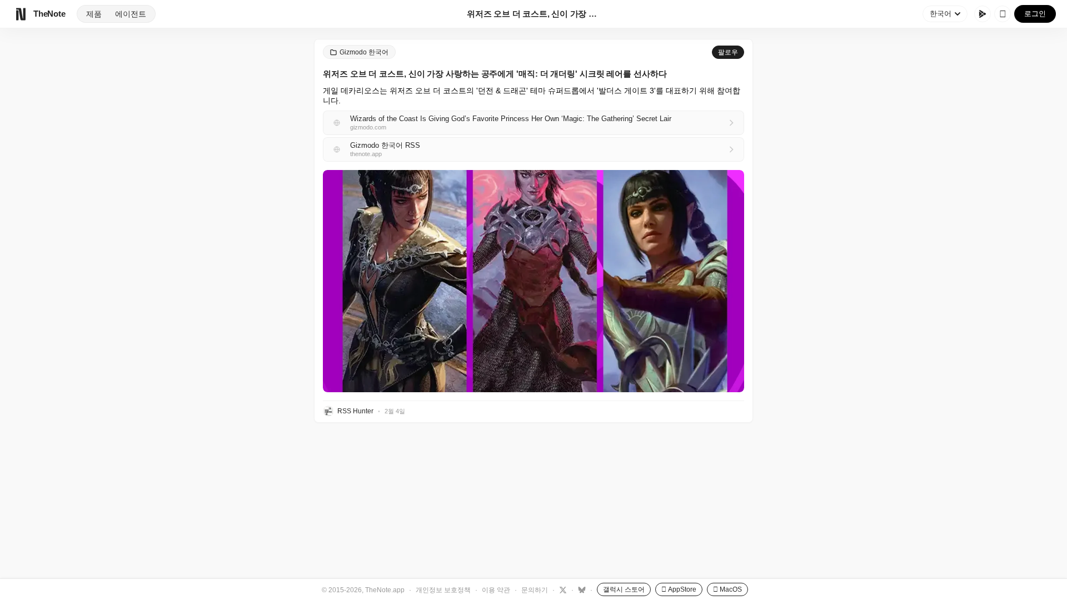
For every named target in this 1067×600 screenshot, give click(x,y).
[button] (533, 281)
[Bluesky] (580, 589)
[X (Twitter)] (561, 589)
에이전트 (130, 13)
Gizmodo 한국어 (364, 52)
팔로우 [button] (728, 52)
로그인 (1035, 13)
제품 (94, 13)
